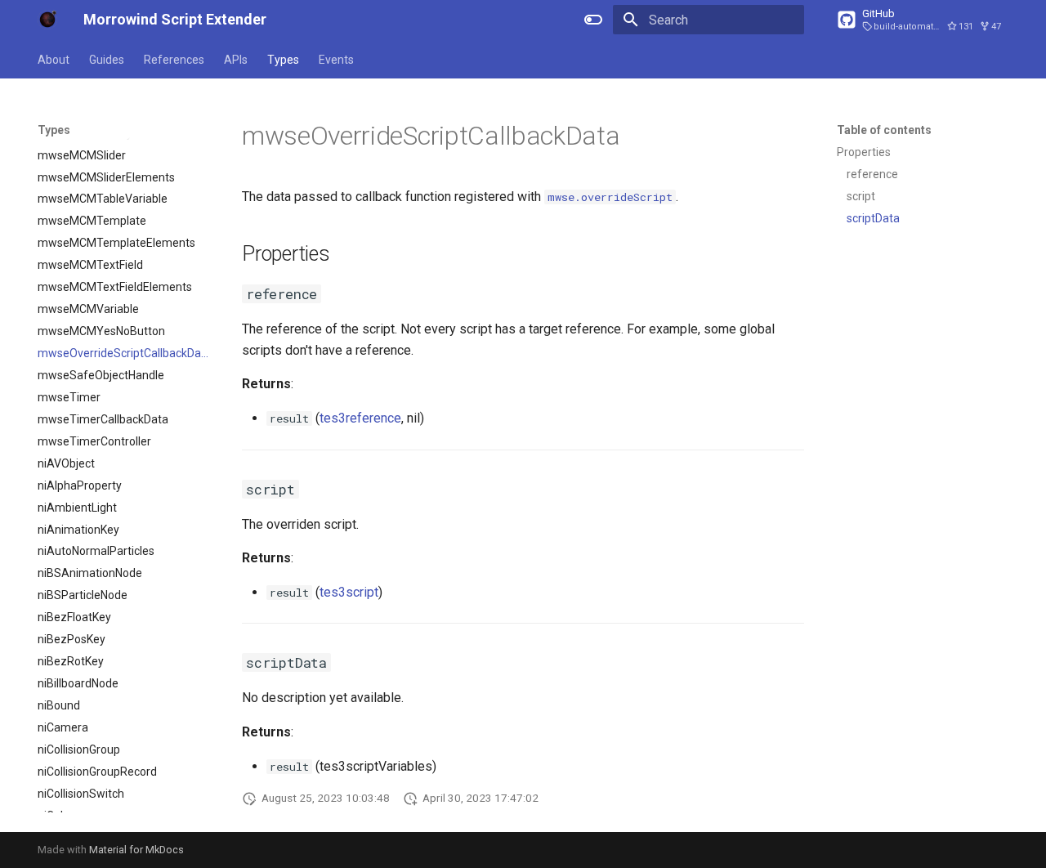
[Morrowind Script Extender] (47, 19)
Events (336, 59)
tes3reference (360, 418)
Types (283, 59)
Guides (106, 59)
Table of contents (884, 129)
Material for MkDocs (136, 849)
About (53, 59)
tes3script (349, 592)
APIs (236, 59)
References (174, 59)
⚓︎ (639, 135)
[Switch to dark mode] (593, 19)
